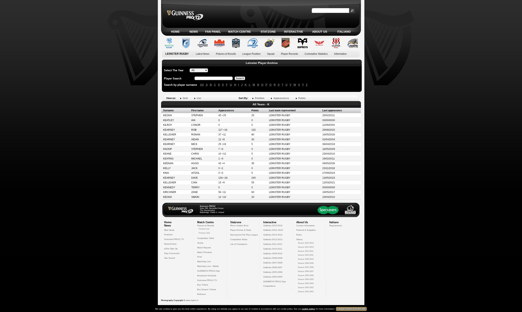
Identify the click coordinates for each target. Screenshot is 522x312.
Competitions (269, 286)
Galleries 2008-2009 (272, 258)
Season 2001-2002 (306, 292)
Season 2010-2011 (305, 255)
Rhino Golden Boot (239, 225)
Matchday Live (204, 261)
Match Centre (239, 31)
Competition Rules (238, 239)
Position (259, 98)
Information (340, 54)
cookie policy (308, 309)
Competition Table (205, 238)
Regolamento (335, 225)
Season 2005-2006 (306, 275)
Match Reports (204, 247)
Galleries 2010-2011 (272, 249)
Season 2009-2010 (306, 259)
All (202, 84)
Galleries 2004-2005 (272, 277)
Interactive (293, 31)
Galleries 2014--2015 (273, 230)
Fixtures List (204, 229)
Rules (299, 235)
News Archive (170, 244)
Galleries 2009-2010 (272, 253)
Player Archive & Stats (240, 230)
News (193, 31)
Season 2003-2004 (306, 283)
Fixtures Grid (204, 233)
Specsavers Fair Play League (244, 235)
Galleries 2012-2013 (272, 239)
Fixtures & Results (226, 54)
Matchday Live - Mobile (208, 266)
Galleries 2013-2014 (272, 235)
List (199, 98)
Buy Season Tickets (206, 289)
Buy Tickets (202, 285)
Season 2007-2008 (306, 267)
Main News (169, 230)
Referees (201, 294)
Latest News (202, 54)
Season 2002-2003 (306, 287)
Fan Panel (213, 31)
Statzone (268, 31)
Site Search (169, 258)
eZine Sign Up (171, 248)
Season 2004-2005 (306, 279)
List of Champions (238, 244)
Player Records (289, 54)
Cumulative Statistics (316, 54)
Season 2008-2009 (306, 263)
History (299, 239)
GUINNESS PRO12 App (208, 271)
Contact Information (305, 225)
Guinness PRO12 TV (174, 239)
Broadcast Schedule (206, 275)
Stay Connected (171, 253)
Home (175, 31)
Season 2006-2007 (306, 271)
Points (302, 98)
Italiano (344, 31)
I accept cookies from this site (351, 309)
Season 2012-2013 (306, 247)
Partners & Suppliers (306, 230)
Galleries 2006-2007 (272, 267)
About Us (319, 31)
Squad (270, 54)
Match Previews (204, 252)
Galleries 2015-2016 (272, 225)
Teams (200, 243)
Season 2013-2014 (306, 243)
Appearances (281, 98)
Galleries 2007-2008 (272, 263)
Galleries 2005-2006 (272, 272)
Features (168, 234)
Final (199, 257)
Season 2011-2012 (305, 251)
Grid (185, 98)
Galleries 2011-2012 (272, 244)
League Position (251, 54)
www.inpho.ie (192, 300)
